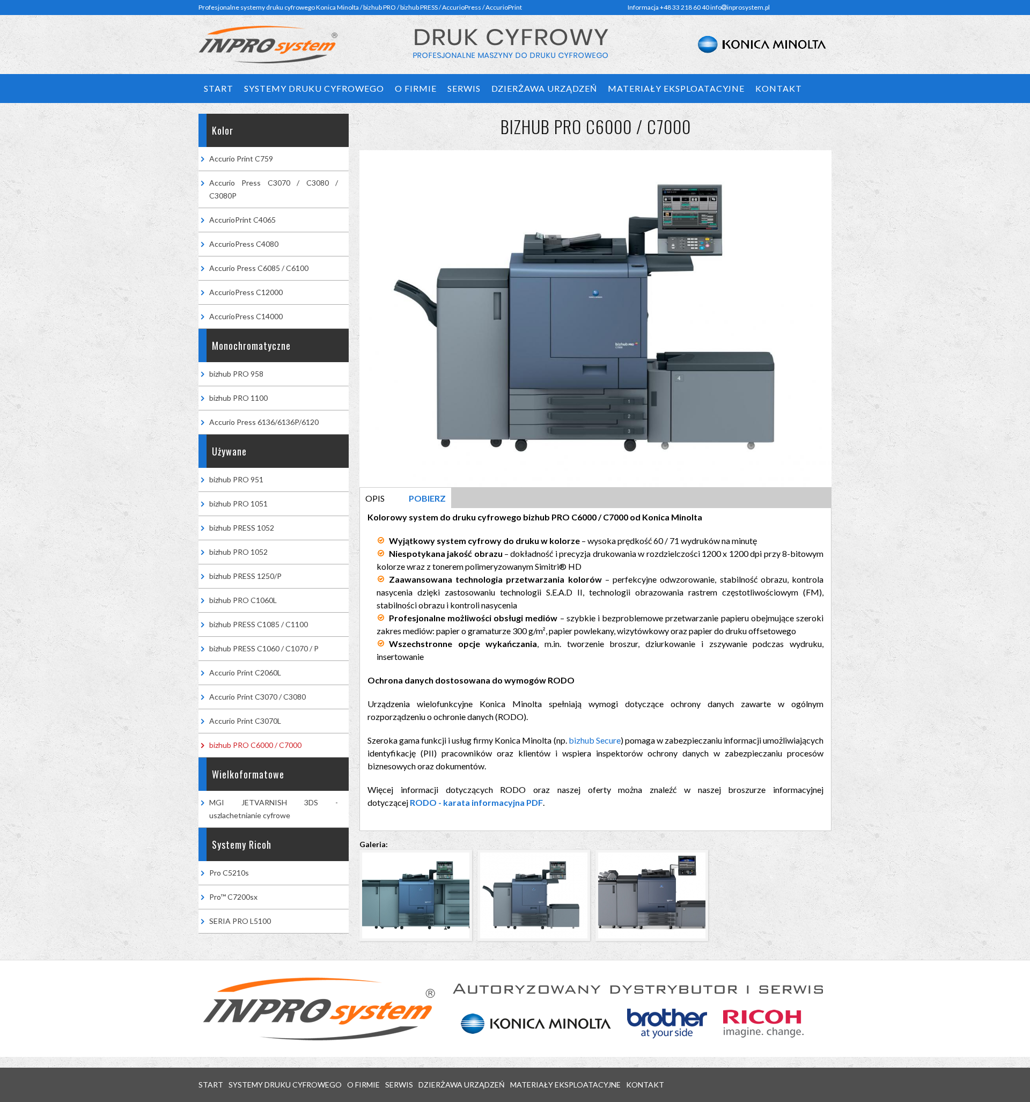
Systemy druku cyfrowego (314, 88)
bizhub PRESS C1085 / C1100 (258, 624)
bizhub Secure (595, 740)
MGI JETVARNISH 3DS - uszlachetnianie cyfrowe (273, 809)
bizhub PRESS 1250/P (245, 576)
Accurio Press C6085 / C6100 (258, 268)
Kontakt (778, 88)
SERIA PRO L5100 (240, 920)
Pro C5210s (229, 872)
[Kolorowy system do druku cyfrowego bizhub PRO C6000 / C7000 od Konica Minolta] (418, 943)
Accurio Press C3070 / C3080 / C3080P (273, 189)
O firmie (416, 88)
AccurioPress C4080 (243, 243)
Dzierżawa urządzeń (544, 88)
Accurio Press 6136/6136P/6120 (264, 422)
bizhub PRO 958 (236, 373)
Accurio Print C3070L (245, 720)
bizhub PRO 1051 (238, 503)
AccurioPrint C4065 (242, 219)
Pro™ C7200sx (233, 896)
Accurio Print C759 (241, 158)
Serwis (464, 88)
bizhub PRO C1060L (243, 600)
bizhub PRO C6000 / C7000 (255, 745)
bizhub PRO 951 (236, 479)
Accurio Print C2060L (245, 672)
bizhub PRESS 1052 (241, 527)
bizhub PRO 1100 (238, 397)
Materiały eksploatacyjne (676, 88)
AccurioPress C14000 (246, 316)
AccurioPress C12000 (246, 292)
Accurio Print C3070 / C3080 (257, 696)
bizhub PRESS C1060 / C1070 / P (264, 648)
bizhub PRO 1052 (238, 551)
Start (218, 88)
